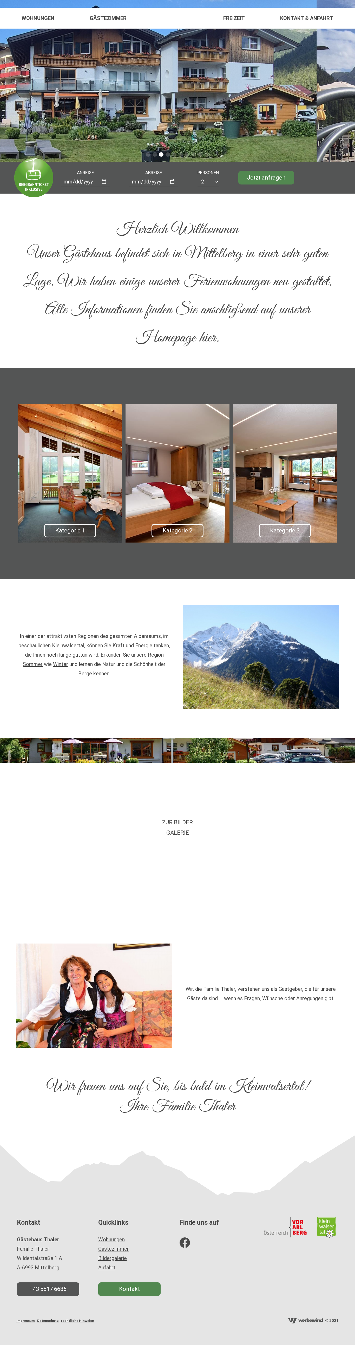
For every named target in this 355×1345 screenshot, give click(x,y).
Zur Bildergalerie (177, 827)
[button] (148, 154)
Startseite (177, 18)
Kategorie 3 (285, 530)
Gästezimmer (108, 18)
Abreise (153, 172)
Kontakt (129, 1289)
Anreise (85, 172)
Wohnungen (38, 18)
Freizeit (234, 18)
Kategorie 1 (70, 530)
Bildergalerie (112, 1258)
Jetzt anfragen (266, 177)
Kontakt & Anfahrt (306, 18)
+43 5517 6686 (48, 1289)
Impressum (25, 1321)
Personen (208, 172)
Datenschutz (48, 1321)
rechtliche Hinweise (77, 1321)
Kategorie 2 (177, 530)
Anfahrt (106, 1267)
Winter (60, 664)
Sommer (33, 664)
